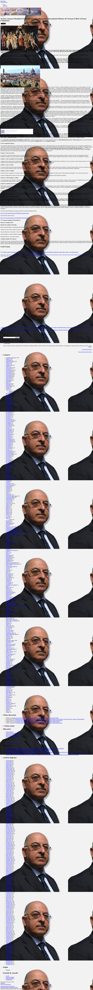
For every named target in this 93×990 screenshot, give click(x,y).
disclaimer (3, 983)
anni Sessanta (9, 375)
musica (7, 622)
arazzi (7, 382)
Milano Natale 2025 (10, 601)
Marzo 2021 (8, 840)
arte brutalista (9, 399)
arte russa (8, 457)
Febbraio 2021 (9, 842)
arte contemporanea (54, 254)
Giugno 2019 (9, 866)
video (7, 710)
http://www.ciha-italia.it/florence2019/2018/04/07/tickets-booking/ (15, 218)
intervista (8, 561)
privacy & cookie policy (6, 984)
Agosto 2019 (9, 864)
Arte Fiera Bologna (10, 420)
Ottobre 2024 (9, 787)
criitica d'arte (65, 254)
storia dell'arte (9, 694)
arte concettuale (9, 400)
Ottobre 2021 (9, 832)
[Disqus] (46, 274)
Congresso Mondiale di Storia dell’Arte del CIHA (54, 252)
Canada (7, 482)
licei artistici (8, 575)
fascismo (8, 520)
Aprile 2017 (8, 898)
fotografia (8, 536)
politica (84, 254)
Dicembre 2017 (9, 888)
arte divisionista (9, 408)
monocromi (8, 612)
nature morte (8, 625)
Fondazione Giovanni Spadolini (13, 528)
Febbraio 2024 (9, 797)
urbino (7, 707)
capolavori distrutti (10, 484)
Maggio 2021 (9, 838)
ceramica (8, 491)
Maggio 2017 (9, 897)
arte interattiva (9, 430)
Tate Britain (8, 697)
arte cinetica (11, 407)
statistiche (8, 691)
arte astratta (8, 397)
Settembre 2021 (9, 833)
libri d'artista (8, 573)
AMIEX (8, 366)
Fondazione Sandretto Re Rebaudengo (14, 535)
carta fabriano (9, 486)
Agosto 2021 (9, 834)
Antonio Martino (9, 732)
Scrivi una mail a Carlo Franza (85, 352)
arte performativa (9, 447)
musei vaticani (9, 618)
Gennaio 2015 (9, 932)
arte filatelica (8, 423)
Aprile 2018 (8, 884)
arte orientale (9, 446)
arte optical (8, 445)
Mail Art (8, 588)
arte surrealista (9, 461)
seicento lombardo (10, 678)
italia (7, 565)
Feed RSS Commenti (13, 987)
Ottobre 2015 (9, 921)
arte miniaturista (9, 439)
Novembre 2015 (9, 919)
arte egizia (8, 410)
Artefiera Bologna (10, 466)
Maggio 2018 (9, 882)
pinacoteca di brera (10, 644)
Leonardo (8, 570)
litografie (8, 578)
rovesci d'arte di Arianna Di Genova (13, 742)
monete (7, 610)
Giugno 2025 (9, 777)
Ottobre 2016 (9, 906)
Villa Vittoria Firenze (73, 252)
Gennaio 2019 (9, 872)
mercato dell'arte (9, 597)
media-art (8, 596)
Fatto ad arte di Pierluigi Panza (12, 733)
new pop (8, 628)
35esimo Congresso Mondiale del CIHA (11, 252)
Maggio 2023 (9, 808)
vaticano (8, 708)
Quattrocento (9, 660)
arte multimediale (9, 441)
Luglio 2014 (8, 939)
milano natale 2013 (10, 599)
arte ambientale (9, 394)
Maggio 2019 (9, 867)
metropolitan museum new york (13, 598)
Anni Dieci (8, 368)
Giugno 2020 (9, 851)
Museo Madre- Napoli (11, 619)
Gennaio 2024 (9, 798)
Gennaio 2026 (9, 769)
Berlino (7, 473)
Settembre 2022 (9, 818)
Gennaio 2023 (9, 813)
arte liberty (8, 433)
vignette (7, 712)
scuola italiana (9, 676)
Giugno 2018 (9, 881)
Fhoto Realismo (9, 523)
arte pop (7, 449)
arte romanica (9, 456)
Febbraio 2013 (9, 960)
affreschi (8, 359)
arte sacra (8, 459)
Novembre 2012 (9, 964)
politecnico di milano (10, 649)
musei (7, 617)
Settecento (8, 682)
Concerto (8, 501)
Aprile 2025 (8, 780)
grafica (7, 552)
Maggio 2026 (9, 764)
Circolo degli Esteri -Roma (11, 496)
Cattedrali (8, 489)
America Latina (9, 365)
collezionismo (9, 498)
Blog (4, 4)
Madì (7, 586)
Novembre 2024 (9, 786)
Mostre (7, 615)
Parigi (7, 639)
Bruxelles (8, 480)
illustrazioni (8, 556)
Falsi (7, 518)
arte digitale (8, 405)
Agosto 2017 (9, 893)
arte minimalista (9, 440)
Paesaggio (8, 638)
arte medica (8, 435)
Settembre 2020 (9, 848)
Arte (50, 254)
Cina (7, 492)
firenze (67, 252)
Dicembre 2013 (9, 948)
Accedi (7, 975)
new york (8, 629)
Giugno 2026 (9, 763)
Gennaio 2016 (9, 917)
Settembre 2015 (9, 922)
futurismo (8, 541)
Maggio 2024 (9, 793)
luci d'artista (8, 582)
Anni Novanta (9, 371)
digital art (8, 508)
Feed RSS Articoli (4, 987)
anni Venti (8, 378)
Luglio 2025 (8, 776)
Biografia (5, 6)
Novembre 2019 (9, 860)
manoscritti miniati (10, 592)
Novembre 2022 (9, 816)
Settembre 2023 (9, 803)
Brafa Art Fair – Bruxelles (11, 478)
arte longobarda (9, 434)
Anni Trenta (8, 377)
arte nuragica (9, 442)
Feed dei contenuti (10, 977)
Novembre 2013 (9, 949)
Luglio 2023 (8, 806)
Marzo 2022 (8, 826)
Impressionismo (9, 557)
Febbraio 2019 (9, 871)
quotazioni (8, 661)
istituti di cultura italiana (11, 562)
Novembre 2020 (9, 845)
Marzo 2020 (8, 855)
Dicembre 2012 (9, 963)
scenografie (8, 673)
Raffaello (8, 664)
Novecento (8, 631)
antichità (8, 381)
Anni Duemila (31, 254)
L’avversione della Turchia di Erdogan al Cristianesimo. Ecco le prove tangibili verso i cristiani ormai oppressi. (38, 720)
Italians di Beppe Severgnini (12, 735)
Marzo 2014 (8, 944)
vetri (7, 709)
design (7, 507)
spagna (7, 688)
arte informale (9, 429)
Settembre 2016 (9, 907)
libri (7, 572)
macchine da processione (11, 584)
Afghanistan (8, 360)
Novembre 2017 (9, 890)
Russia (7, 671)
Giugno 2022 (9, 822)
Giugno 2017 (9, 896)
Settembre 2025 (9, 774)
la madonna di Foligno (11, 566)
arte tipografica (9, 465)
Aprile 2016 (8, 913)
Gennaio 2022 (9, 828)
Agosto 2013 (9, 953)
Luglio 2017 (8, 895)
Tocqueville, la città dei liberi (12, 736)
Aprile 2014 (8, 943)
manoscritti (8, 591)
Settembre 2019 (9, 863)
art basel (8, 387)
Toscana (8, 701)
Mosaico (8, 614)
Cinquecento (8, 494)
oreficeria (8, 635)
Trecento (8, 702)
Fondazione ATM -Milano (11, 526)
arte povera (8, 450)
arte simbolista (9, 460)
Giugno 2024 (9, 792)
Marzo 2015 (8, 929)
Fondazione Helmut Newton (12, 529)
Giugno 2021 (9, 837)
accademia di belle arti (11, 357)
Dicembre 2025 (9, 770)
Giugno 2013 (9, 955)
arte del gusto (9, 404)
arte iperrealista (9, 431)
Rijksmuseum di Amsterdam (12, 667)
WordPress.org (9, 979)
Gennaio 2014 (9, 947)
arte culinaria (9, 403)
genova (7, 545)
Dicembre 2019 (9, 859)
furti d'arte (8, 540)
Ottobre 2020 (9, 847)
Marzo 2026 (8, 766)
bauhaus (8, 471)
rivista (7, 670)
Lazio (7, 568)
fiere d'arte (8, 524)
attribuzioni (8, 468)
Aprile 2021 (8, 839)
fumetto (7, 539)
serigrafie (8, 681)
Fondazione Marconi (10, 533)
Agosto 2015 (9, 923)
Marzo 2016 (8, 914)
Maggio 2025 (9, 779)
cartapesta (8, 487)
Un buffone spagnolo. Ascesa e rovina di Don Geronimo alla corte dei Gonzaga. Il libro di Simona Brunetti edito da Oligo (32, 749)
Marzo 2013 (8, 959)
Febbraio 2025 (9, 782)
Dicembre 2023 (9, 800)
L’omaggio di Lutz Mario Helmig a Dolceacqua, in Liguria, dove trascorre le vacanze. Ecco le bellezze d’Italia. (35, 718)
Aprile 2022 (8, 824)
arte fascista (8, 417)
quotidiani (8, 662)
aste (7, 467)
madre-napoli (9, 587)
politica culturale (9, 651)
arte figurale (8, 421)
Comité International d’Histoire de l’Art (34, 252)
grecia (7, 554)
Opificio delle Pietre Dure (11, 634)
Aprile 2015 (8, 928)
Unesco (7, 704)
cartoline (8, 488)
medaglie (8, 594)
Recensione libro (9, 665)
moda (7, 607)
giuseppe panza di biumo (11, 550)
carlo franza (23, 252)
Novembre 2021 (9, 830)
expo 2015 (8, 517)
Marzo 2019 (8, 870)
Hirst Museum (9, 555)
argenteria (11, 391)
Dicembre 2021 (9, 829)
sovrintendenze (9, 687)
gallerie (7, 544)
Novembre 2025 (9, 771)
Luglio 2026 (8, 761)
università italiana (15, 255)
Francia (7, 538)
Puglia (7, 657)
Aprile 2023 (8, 809)
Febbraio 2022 (9, 827)
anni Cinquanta (9, 367)
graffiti (7, 551)
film (7, 525)
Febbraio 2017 (9, 901)
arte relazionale (9, 452)
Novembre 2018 (9, 875)
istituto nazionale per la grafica (12, 563)
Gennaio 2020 (9, 858)
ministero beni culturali (78, 254)
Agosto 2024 (9, 790)
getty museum (9, 547)
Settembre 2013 (9, 951)
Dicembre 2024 (9, 785)
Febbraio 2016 (9, 916)
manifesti (8, 589)
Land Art (8, 567)
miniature (8, 602)
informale (8, 559)
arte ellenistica (9, 412)
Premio (7, 656)
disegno (7, 510)
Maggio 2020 (9, 853)
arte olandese (9, 444)
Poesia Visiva (9, 647)
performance (8, 641)
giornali (7, 549)
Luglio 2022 (8, 821)
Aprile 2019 (8, 869)
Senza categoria (9, 680)
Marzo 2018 (8, 885)
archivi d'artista (9, 386)
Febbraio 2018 (9, 886)
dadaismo (8, 505)
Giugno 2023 (9, 807)
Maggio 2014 (9, 942)
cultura (69, 254)
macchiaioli (8, 583)
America (8, 362)
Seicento (8, 677)
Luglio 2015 (8, 924)
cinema (7, 493)
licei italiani (8, 576)
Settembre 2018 (9, 877)
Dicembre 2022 (9, 814)
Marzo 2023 (8, 811)
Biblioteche (8, 475)
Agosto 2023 (9, 805)
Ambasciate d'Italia (10, 361)
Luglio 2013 (8, 954)
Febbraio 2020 (9, 856)
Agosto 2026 (9, 760)
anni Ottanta (8, 372)
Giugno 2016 (9, 911)
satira (7, 672)
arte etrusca (8, 415)
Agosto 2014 (9, 938)
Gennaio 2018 (9, 887)
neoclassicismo (9, 626)
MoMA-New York (10, 609)
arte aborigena (9, 393)
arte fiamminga (9, 419)
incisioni (10, 519)
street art (8, 696)
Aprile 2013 (8, 958)
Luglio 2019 (8, 865)
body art (8, 477)
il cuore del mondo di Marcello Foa (13, 734)
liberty (7, 571)
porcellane (8, 655)
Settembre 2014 (9, 937)
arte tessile (8, 463)
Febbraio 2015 (9, 930)
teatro (7, 698)
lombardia (8, 580)
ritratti (7, 668)
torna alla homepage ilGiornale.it (8, 986)
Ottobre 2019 (9, 861)
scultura (7, 675)
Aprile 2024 (8, 795)
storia (11, 255)
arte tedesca (8, 462)
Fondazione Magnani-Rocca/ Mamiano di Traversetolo (17, 531)
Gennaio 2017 (9, 902)
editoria (7, 513)
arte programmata (9, 451)
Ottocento (8, 636)
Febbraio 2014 (9, 945)
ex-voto (7, 515)
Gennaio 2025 (9, 784)
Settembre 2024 (9, 788)
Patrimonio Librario (10, 640)
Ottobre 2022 (9, 817)
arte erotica (8, 413)
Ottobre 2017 (9, 891)
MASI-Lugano (9, 593)
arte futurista (8, 424)
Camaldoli (8, 481)
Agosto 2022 (9, 819)
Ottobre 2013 (9, 950)
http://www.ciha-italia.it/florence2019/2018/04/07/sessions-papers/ (15, 213)
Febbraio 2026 (9, 767)
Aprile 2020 (8, 854)
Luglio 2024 (8, 791)
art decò (7, 388)
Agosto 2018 (9, 879)
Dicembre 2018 (9, 874)
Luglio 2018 (8, 880)
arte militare (8, 438)
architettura (46, 254)
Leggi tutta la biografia (87, 349)
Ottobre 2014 (9, 935)
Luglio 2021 (8, 835)
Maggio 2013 (9, 956)
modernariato (9, 608)
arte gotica (8, 426)
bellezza (7, 472)
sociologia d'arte (9, 686)
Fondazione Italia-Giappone (12, 530)
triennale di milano (10, 703)
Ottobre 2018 (9, 876)
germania (8, 546)
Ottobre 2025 (9, 772)
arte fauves (8, 418)
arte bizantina (9, 398)
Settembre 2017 (9, 892)
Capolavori (8, 483)
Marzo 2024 (8, 796)
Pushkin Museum (9, 659)
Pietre (7, 643)
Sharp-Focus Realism (10, 683)
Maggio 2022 (9, 823)
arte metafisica (9, 436)
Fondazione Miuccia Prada (11, 534)
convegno (60, 254)
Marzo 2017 (8, 900)
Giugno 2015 (9, 926)
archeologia (42, 254)
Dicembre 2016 (9, 903)
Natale (7, 624)
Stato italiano (6, 255)
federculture (8, 522)
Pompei (7, 652)
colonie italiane (9, 499)
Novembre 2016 (9, 905)
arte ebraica (8, 409)
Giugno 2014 (9, 940)
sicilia (7, 685)
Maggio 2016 (9, 912)
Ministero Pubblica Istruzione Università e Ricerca (17, 605)
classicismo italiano (10, 497)
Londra (7, 581)
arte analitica (8, 396)
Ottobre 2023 (9, 802)
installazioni (8, 560)
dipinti (7, 509)
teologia (7, 699)
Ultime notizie (10, 726)
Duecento (8, 512)
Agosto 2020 (9, 849)
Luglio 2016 (8, 909)
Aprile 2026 (8, 765)
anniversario (37, 254)
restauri (7, 666)
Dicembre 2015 (9, 918)
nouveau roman (9, 630)
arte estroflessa (9, 414)
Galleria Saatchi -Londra (11, 543)
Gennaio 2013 (9, 961)
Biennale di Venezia (10, 476)
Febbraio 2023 (9, 812)
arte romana (8, 455)
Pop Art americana (10, 654)
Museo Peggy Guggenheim (12, 620)
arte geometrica (9, 425)
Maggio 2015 (9, 927)
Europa (72, 254)
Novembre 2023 (9, 801)
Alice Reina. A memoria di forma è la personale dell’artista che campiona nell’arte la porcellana (26, 751)
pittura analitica (9, 645)
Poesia (7, 646)
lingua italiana (9, 577)
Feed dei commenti (10, 978)
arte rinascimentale (10, 454)
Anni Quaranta (9, 373)
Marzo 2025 (8, 781)
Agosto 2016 (9, 908)
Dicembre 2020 (9, 844)
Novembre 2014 (9, 934)
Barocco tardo (9, 470)
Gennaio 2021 (9, 843)
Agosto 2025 (9, 775)
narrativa (8, 623)
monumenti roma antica (11, 613)
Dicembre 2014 (9, 933)
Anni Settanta (9, 376)
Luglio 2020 (8, 850)
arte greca (8, 428)
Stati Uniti (8, 689)
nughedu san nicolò (10, 633)
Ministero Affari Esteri (11, 603)
